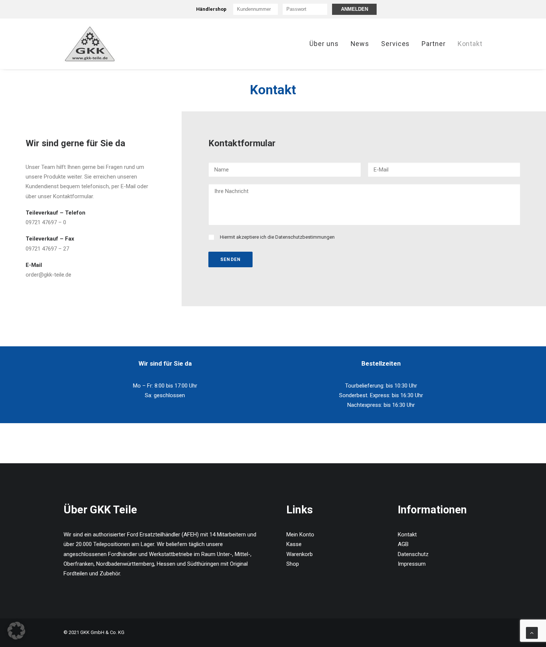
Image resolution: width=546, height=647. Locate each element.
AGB (403, 544)
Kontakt (470, 44)
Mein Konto (300, 534)
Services (395, 44)
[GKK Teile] (90, 43)
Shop (292, 564)
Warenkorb (299, 554)
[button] (16, 630)
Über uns (323, 44)
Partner (433, 44)
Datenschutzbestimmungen (305, 237)
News (360, 44)
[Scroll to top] (532, 632)
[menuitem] (326, 44)
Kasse (294, 544)
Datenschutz (413, 554)
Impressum (412, 564)
